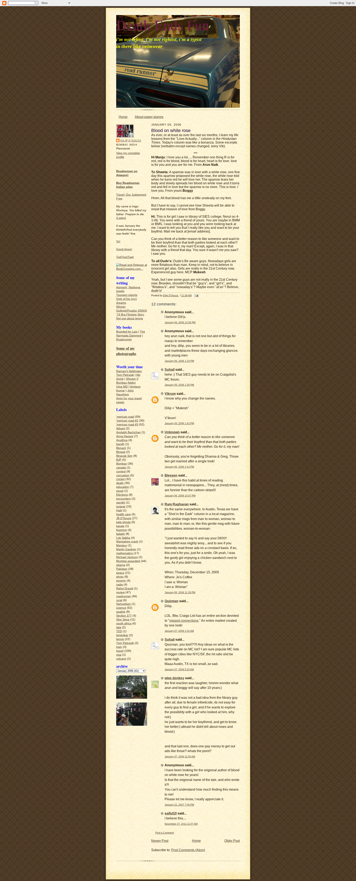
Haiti (119, 510)
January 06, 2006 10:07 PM (180, 495)
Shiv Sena (122, 619)
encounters (123, 498)
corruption (122, 475)
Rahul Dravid (124, 588)
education (122, 486)
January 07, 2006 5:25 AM (179, 669)
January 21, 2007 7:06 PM (179, 804)
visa (118, 654)
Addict (132, 382)
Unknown (172, 432)
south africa (123, 623)
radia (119, 584)
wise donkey (174, 678)
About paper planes (149, 117)
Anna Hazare (124, 436)
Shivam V (132, 378)
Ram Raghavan (177, 504)
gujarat (120, 506)
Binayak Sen (124, 455)
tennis (120, 639)
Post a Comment (164, 832)
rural (119, 600)
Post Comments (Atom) (188, 850)
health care (123, 514)
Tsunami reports (126, 295)
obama (120, 565)
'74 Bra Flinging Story (130, 314)
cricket (120, 479)
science (121, 607)
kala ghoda (123, 522)
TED (119, 631)
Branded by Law (126, 331)
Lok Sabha (123, 537)
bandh (120, 444)
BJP (118, 459)
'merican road (125, 416)
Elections (122, 494)
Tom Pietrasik (125, 374)
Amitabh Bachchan (128, 432)
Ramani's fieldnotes (129, 371)
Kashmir (121, 530)
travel (119, 650)
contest (121, 471)
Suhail (169, 369)
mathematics (124, 553)
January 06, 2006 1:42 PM (179, 423)
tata (118, 627)
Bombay (121, 382)
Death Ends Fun (162, 24)
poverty (121, 580)
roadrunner (123, 596)
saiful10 (171, 813)
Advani (120, 428)
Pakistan (121, 568)
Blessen (171, 475)
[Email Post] (196, 295)
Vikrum (170, 393)
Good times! (124, 249)
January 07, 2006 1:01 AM (179, 631)
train (119, 646)
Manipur (121, 545)
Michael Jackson (127, 557)
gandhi (120, 502)
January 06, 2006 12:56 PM (180, 322)
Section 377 (124, 615)
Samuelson (123, 603)
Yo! (118, 241)
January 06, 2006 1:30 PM (179, 384)
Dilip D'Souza (130, 140)
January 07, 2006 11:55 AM (180, 756)
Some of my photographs (126, 351)
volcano (121, 658)
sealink (120, 611)
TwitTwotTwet (125, 257)
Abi (138, 374)
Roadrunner (124, 339)
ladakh (120, 533)
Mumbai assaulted (128, 561)
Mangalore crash (127, 541)
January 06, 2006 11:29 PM (180, 592)
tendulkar (122, 635)
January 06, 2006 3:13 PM (179, 466)
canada (121, 467)
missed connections (183, 620)
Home (123, 117)
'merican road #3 (127, 424)
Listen (121, 218)
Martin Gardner (126, 549)
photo (120, 576)
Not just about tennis (129, 318)
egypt (119, 490)
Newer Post (159, 840)
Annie (120, 378)
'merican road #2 (127, 420)
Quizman (171, 601)
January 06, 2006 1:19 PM (179, 361)
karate (120, 526)
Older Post (232, 840)
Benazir (121, 448)
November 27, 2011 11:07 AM (181, 824)
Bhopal (120, 451)
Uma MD (122, 386)
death (120, 483)
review (120, 592)
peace (120, 572)
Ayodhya (122, 440)
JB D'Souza (123, 518)
